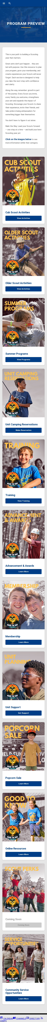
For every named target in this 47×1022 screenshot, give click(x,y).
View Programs (23, 360)
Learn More (24, 572)
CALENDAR (8, 1018)
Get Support (23, 713)
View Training (24, 501)
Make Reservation (23, 430)
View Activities (23, 218)
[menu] (4, 3)
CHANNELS (21, 1018)
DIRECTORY (34, 1018)
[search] (10, 3)
